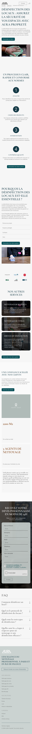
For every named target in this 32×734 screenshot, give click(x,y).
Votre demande (8, 553)
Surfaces (5, 232)
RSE (3, 716)
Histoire (3, 713)
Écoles (3, 701)
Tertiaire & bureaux (6, 698)
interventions (20, 33)
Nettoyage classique (6, 678)
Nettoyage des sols (6, 681)
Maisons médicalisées (7, 706)
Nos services (6, 675)
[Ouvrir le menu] (29, 3)
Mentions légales (6, 726)
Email (5, 539)
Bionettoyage (5, 691)
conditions (16, 565)
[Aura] (5, 3)
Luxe (3, 704)
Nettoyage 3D (5, 689)
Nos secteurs (6, 695)
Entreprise (7, 532)
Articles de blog (5, 719)
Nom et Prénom (8, 526)
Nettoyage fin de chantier (8, 686)
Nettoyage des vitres (7, 683)
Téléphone (7, 546)
